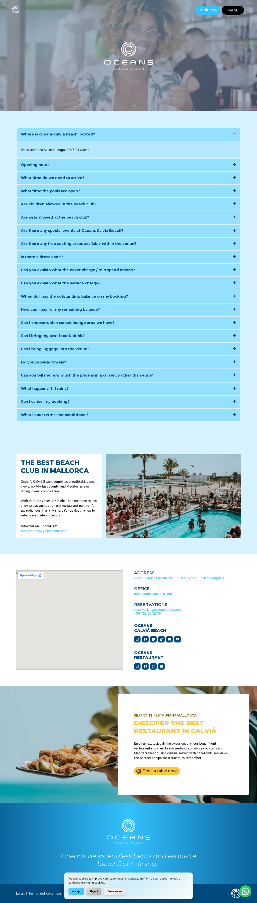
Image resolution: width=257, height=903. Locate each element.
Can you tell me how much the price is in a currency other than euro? (87, 375)
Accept (76, 891)
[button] (233, 10)
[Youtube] (177, 639)
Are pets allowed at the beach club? (55, 217)
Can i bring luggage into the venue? (55, 349)
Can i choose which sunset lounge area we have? (67, 323)
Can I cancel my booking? (45, 401)
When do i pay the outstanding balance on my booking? (74, 296)
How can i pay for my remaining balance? (60, 309)
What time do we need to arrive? (52, 178)
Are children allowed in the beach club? (58, 204)
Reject (94, 891)
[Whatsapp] (153, 666)
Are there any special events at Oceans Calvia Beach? (72, 230)
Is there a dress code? (42, 257)
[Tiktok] (161, 639)
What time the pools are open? (50, 191)
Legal (20, 893)
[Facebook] (145, 639)
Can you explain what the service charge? (60, 283)
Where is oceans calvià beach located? (58, 134)
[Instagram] (137, 639)
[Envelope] (169, 639)
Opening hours (35, 165)
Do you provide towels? (43, 362)
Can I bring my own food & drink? (53, 336)
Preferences (114, 891)
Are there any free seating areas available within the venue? (78, 243)
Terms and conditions (45, 893)
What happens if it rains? (45, 388)
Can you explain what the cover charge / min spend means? (78, 270)
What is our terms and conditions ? (54, 415)
